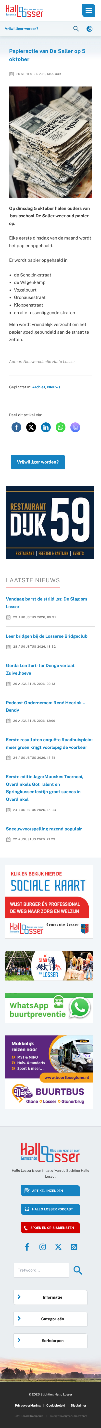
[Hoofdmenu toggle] (88, 10)
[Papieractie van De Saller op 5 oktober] (50, 142)
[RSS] (74, 1247)
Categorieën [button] (52, 1319)
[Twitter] (58, 1247)
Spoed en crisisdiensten (52, 1228)
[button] (76, 28)
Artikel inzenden (47, 1191)
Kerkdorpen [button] (52, 1340)
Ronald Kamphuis (32, 1415)
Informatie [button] (52, 1297)
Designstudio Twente (73, 1415)
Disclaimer (78, 1405)
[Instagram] (42, 1247)
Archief (38, 387)
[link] (89, 28)
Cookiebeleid (55, 1405)
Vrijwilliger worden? (38, 462)
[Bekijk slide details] (50, 522)
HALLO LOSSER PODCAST (52, 1209)
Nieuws (53, 387)
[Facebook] (27, 1247)
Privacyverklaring (28, 1405)
